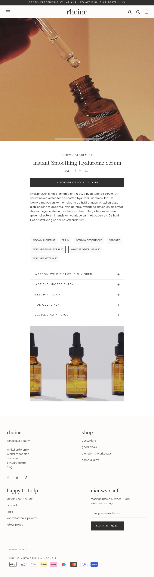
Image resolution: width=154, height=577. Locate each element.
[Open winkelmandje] (146, 12)
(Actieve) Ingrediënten (54, 284)
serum (65, 240)
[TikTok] (26, 477)
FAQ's (10, 511)
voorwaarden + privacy (22, 518)
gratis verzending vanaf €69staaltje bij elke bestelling (77, 3)
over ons (12, 458)
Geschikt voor (48, 295)
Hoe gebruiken (47, 305)
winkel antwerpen (18, 449)
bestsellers (89, 440)
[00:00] (77, 79)
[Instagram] (17, 477)
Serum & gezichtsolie (89, 240)
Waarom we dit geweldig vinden (63, 274)
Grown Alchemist (77, 155)
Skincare (114, 240)
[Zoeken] (138, 12)
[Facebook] (8, 477)
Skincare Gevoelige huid (85, 250)
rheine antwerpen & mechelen (34, 558)
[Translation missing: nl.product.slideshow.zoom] (146, 26)
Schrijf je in (107, 526)
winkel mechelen (18, 454)
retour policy (15, 524)
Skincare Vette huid (45, 259)
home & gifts (90, 460)
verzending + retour (20, 498)
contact (12, 505)
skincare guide (16, 462)
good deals (89, 447)
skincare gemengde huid (48, 250)
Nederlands (17, 550)
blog (10, 467)
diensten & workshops (97, 453)
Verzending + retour (53, 315)
